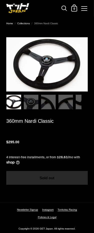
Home (9, 23)
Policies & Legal (47, 217)
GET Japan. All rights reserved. (57, 228)
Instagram (48, 209)
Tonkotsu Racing (67, 209)
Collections (23, 23)
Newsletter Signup (27, 209)
